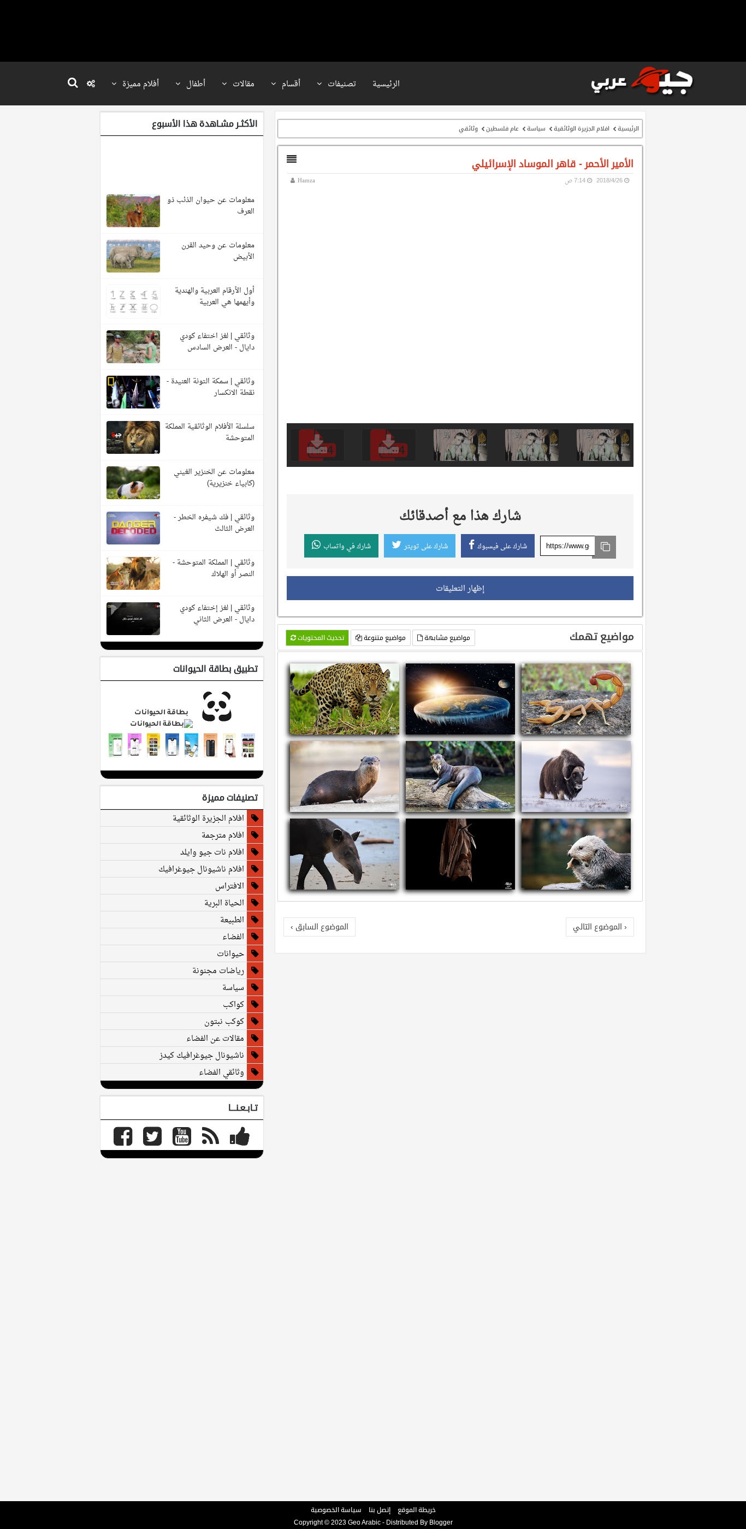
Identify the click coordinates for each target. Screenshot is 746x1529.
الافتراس (229, 885)
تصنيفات (340, 83)
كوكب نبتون (224, 1021)
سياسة (536, 128)
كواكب (233, 1004)
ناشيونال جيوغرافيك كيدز (201, 1055)
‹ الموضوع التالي (600, 926)
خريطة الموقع (417, 1510)
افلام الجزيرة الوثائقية (581, 128)
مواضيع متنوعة (384, 638)
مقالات (242, 83)
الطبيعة (232, 919)
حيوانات (230, 953)
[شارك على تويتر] (610, 673)
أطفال (194, 83)
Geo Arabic (364, 1522)
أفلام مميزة (139, 83)
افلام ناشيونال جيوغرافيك (201, 868)
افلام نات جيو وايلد (212, 852)
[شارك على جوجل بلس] (597, 673)
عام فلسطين (502, 128)
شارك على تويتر (426, 546)
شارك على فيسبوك (502, 546)
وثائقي (468, 128)
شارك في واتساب (347, 546)
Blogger (441, 1522)
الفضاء (233, 936)
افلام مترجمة (223, 835)
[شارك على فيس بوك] (623, 673)
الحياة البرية (224, 902)
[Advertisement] (373, 30)
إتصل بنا (379, 1510)
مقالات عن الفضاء (215, 1038)
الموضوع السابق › (319, 926)
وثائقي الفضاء (221, 1072)
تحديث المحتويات (320, 638)
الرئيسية (386, 83)
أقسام (290, 83)
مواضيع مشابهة (446, 638)
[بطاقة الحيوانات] (181, 724)
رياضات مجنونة (218, 970)
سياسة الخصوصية (336, 1510)
